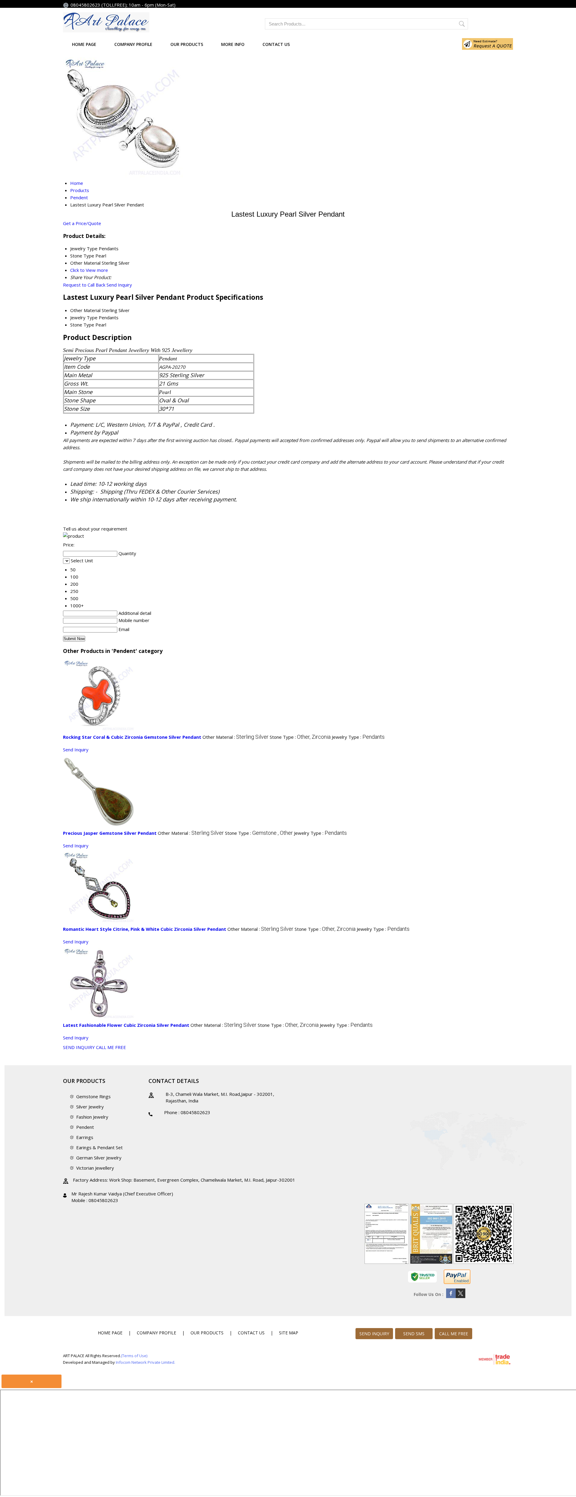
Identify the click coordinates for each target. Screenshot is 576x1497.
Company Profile (133, 44)
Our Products (186, 44)
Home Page (84, 44)
